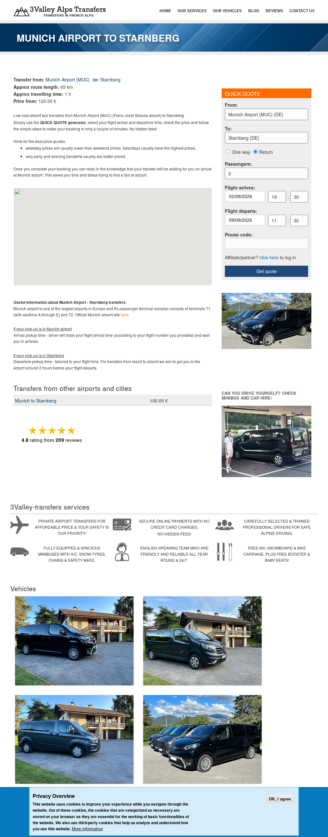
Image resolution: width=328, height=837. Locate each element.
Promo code (239, 234)
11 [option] (274, 220)
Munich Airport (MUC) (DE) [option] (255, 114)
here (125, 314)
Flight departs (241, 211)
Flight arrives (240, 187)
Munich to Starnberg (35, 400)
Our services (192, 11)
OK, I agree (280, 799)
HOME (165, 11)
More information (87, 828)
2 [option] (229, 173)
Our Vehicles (227, 11)
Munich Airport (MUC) (67, 79)
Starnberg (110, 79)
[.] (74, 684)
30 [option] (296, 197)
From (231, 105)
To (228, 128)
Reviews (274, 11)
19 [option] (274, 197)
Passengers (238, 164)
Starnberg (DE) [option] (243, 138)
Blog (253, 11)
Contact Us (302, 11)
